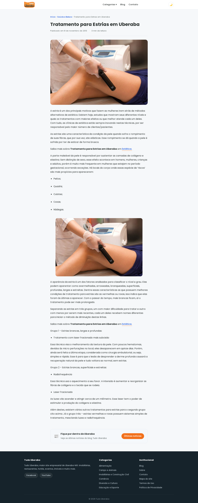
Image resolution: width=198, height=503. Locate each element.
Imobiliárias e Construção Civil (114, 474)
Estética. (127, 149)
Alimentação (105, 465)
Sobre (142, 470)
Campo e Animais (107, 470)
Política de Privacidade (150, 487)
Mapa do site (145, 479)
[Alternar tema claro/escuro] (171, 4)
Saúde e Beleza (64, 16)
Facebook (31, 475)
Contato (133, 4)
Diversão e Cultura (108, 483)
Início (53, 16)
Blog (122, 4)
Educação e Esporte (109, 487)
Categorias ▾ (110, 4)
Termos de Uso (146, 483)
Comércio (104, 479)
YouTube (46, 475)
